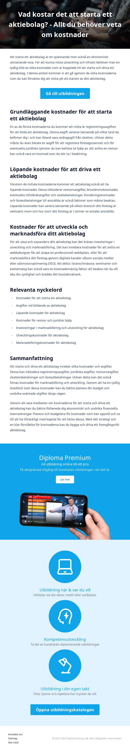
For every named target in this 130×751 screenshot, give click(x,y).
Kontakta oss (15, 734)
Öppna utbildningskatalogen (65, 709)
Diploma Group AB (77, 738)
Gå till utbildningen (65, 93)
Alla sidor (13, 742)
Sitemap (12, 738)
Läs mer (65, 479)
